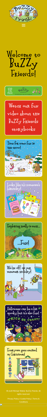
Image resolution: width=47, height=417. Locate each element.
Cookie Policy (25, 399)
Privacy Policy (13, 399)
